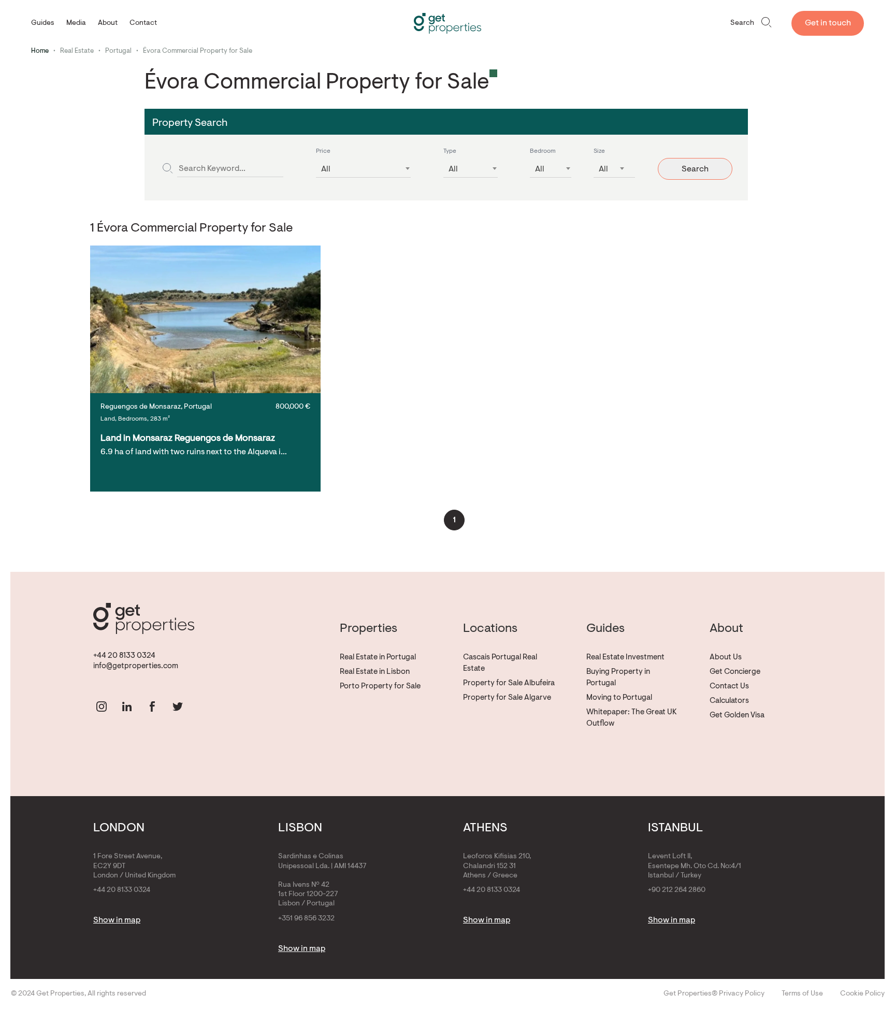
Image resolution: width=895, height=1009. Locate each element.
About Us (726, 657)
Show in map (116, 920)
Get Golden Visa (737, 715)
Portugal (118, 51)
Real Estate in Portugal (378, 657)
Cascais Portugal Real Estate (500, 663)
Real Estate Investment (625, 657)
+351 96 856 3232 (306, 918)
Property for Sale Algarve (507, 698)
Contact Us (729, 686)
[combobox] (363, 166)
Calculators (729, 701)
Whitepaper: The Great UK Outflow (631, 718)
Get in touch (828, 23)
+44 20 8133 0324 (124, 656)
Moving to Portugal (619, 698)
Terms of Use (802, 994)
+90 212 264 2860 (676, 890)
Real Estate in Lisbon (375, 672)
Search (742, 23)
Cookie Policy (862, 994)
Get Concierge (735, 672)
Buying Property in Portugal (618, 677)
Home (40, 51)
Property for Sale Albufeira (509, 683)
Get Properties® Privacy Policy (713, 994)
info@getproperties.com (135, 666)
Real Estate (77, 51)
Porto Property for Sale (380, 686)
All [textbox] (325, 169)
